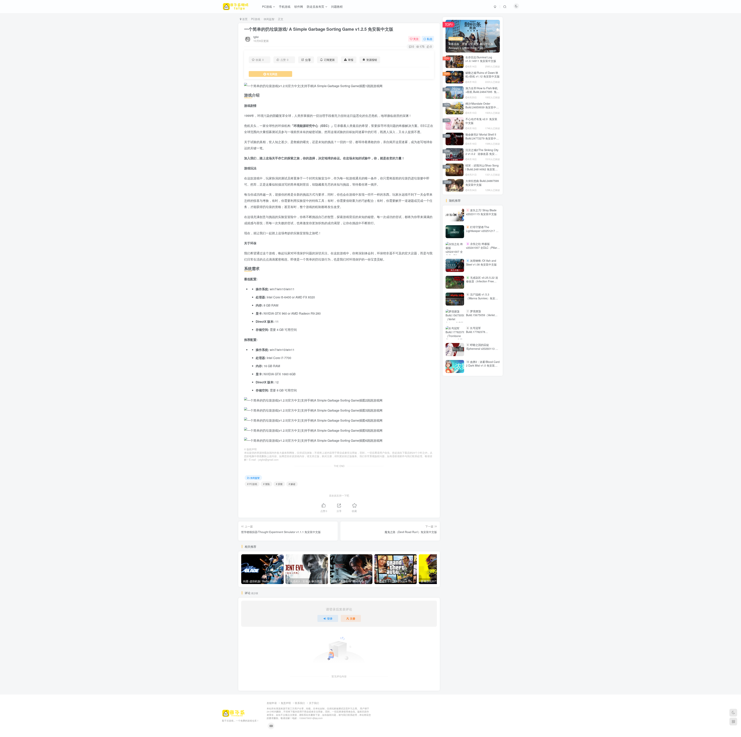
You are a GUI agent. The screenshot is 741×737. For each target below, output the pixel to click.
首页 (244, 19)
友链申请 (272, 703)
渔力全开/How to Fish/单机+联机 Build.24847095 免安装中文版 (482, 92)
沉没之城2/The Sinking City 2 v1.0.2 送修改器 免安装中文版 (481, 153)
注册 (352, 618)
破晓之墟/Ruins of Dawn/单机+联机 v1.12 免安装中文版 (482, 74)
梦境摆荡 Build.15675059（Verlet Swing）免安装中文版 (480, 315)
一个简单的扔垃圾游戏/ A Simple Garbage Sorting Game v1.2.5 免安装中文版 (318, 29)
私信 (429, 39)
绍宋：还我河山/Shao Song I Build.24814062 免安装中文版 (482, 169)
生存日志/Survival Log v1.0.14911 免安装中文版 (480, 59)
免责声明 (286, 703)
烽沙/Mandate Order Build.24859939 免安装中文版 (482, 107)
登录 (329, 618)
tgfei (256, 37)
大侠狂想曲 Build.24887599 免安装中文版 (482, 183)
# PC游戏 (252, 484)
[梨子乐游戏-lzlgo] (233, 713)
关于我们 (314, 703)
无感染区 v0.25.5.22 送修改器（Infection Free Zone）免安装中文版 (482, 281)
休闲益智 (269, 19)
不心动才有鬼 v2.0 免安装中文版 (481, 121)
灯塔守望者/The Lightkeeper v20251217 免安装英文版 (482, 230)
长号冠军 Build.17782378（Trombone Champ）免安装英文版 (482, 333)
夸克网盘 (272, 74)
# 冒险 (266, 484)
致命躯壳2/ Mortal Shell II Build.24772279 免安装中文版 (482, 138)
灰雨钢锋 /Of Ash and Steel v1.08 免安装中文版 (481, 263)
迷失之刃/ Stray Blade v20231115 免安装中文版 (481, 212)
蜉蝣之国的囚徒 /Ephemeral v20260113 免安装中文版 (482, 348)
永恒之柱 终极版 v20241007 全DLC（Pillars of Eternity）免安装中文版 (482, 247)
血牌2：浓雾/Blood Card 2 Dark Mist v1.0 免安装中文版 (483, 365)
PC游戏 (255, 19)
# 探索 (279, 484)
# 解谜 (292, 484)
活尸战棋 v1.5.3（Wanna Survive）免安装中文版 (482, 298)
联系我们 (300, 703)
